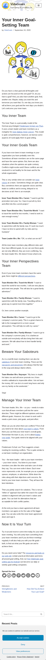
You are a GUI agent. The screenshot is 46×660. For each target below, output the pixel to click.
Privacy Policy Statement (25, 657)
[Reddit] (23, 575)
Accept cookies (23, 638)
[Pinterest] (18, 575)
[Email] (33, 575)
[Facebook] (9, 575)
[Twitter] (4, 575)
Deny (23, 644)
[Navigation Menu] (38, 5)
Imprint (37, 657)
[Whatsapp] (28, 575)
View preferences (23, 651)
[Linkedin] (14, 575)
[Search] (41, 614)
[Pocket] (38, 575)
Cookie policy (11, 657)
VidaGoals (8, 30)
